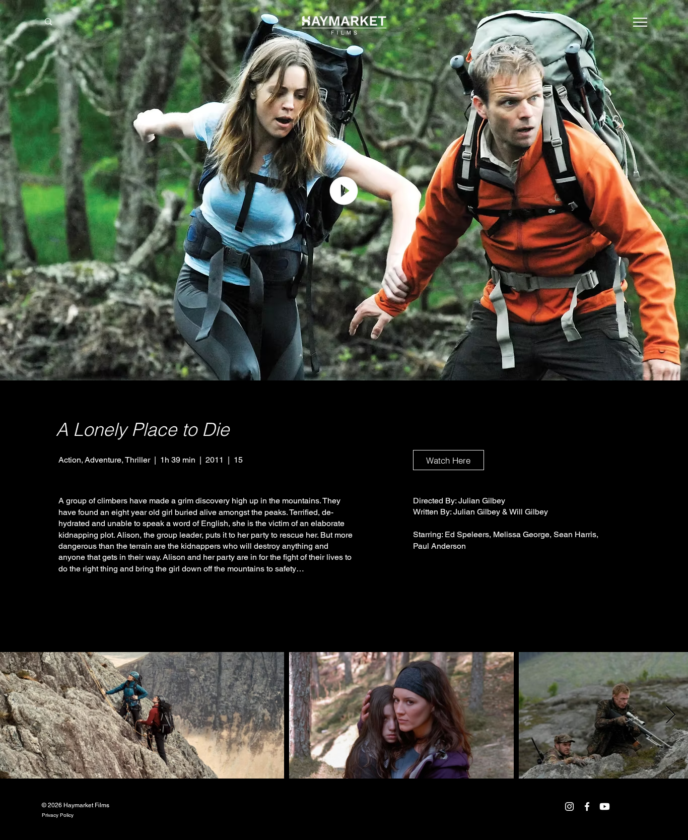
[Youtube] (604, 806)
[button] (640, 22)
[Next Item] (670, 715)
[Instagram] (569, 806)
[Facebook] (587, 806)
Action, (71, 460)
